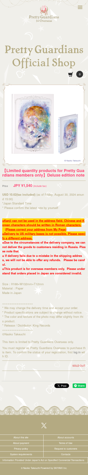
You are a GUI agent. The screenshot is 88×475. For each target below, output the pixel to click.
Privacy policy (21, 448)
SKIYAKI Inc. (60, 468)
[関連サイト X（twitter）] (44, 425)
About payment (21, 443)
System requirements (21, 454)
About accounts (66, 437)
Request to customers (65, 448)
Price (5, 186)
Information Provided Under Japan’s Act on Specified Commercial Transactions (43, 460)
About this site (21, 437)
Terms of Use (65, 443)
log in (77, 352)
